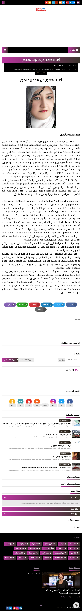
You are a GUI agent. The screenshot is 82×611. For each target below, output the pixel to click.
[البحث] (3, 2)
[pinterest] (67, 2)
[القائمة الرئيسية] (5, 50)
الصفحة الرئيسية (70, 69)
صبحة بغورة (45, 553)
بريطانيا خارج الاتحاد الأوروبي (61, 445)
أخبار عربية (73, 543)
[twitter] (63, 2)
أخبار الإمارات (48, 548)
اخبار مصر (21, 557)
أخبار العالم (73, 548)
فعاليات (46, 557)
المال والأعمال (49, 543)
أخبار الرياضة (22, 543)
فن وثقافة (17, 69)
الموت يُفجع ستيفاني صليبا (61, 456)
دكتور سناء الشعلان (46, 69)
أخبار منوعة (9, 543)
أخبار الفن (73, 553)
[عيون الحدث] (41, 9)
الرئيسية (72, 50)
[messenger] (73, 2)
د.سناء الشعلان (58, 69)
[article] (22, 331)
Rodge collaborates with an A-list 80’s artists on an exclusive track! (46, 467)
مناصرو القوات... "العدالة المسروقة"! (58, 434)
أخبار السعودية (59, 557)
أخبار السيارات (34, 557)
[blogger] (60, 2)
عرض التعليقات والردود (10, 360)
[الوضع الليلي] (76, 605)
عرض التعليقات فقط (26, 360)
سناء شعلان (26, 69)
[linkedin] (70, 2)
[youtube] (46, 2)
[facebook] (7, 608)
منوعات (61, 543)
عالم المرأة (35, 543)
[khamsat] (49, 2)
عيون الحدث (75, 597)
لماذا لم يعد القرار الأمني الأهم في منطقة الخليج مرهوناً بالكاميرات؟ (63, 591)
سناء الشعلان (35, 69)
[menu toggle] (78, 2)
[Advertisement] (41, 29)
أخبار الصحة (32, 553)
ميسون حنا (73, 557)
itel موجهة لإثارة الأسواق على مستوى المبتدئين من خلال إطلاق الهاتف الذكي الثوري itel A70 (37, 423)
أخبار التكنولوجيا (60, 553)
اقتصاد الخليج (19, 553)
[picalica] (3, 608)
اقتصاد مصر (9, 557)
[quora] (56, 2)
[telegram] (53, 2)
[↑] (41, 605)
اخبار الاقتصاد (34, 548)
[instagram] (17, 608)
